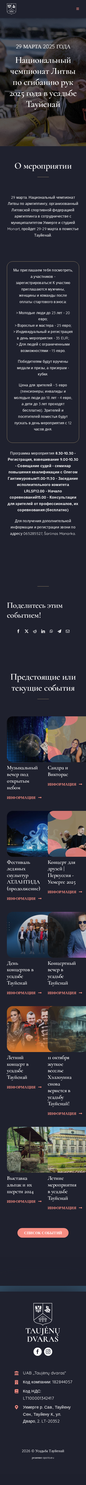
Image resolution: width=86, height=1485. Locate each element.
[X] (26, 631)
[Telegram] (59, 631)
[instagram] (48, 1352)
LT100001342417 (38, 1398)
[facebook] (37, 1352)
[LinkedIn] (43, 631)
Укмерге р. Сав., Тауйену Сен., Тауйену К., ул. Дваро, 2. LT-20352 (47, 1414)
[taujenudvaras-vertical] (43, 1305)
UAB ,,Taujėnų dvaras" (44, 1373)
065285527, (33, 533)
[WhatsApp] (51, 631)
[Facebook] (18, 631)
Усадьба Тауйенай (49, 1451)
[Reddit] (35, 631)
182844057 (62, 1382)
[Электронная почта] (68, 631)
